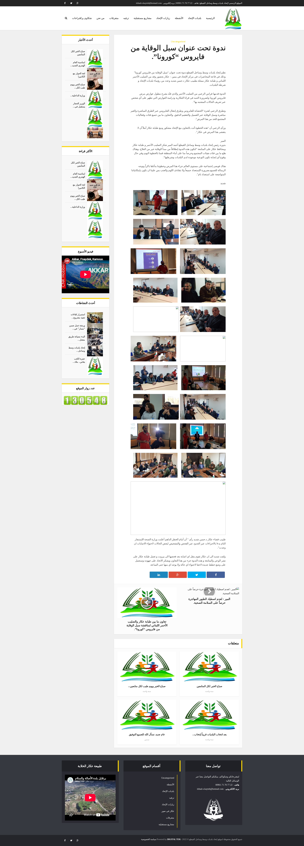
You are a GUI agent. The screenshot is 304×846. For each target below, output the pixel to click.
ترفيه (126, 18)
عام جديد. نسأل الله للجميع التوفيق (147, 734)
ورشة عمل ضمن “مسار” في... (77, 327)
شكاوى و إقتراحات (82, 18)
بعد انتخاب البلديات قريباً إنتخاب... (209, 734)
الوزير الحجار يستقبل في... (79, 105)
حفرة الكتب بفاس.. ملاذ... (79, 360)
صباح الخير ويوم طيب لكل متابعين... (147, 686)
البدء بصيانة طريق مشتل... (76, 338)
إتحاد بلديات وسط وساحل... (77, 349)
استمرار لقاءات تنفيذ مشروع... (78, 316)
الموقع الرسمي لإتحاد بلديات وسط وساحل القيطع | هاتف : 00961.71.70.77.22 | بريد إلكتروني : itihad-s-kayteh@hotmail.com (189, 3)
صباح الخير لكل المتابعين (78, 53)
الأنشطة (179, 18)
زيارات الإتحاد (163, 18)
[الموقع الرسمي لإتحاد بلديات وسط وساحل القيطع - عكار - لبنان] (233, 19)
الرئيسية (210, 18)
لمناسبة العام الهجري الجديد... (77, 64)
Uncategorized (178, 41)
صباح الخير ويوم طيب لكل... (77, 86)
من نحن (100, 18)
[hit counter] (85, 400)
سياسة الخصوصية (148, 839)
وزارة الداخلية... (77, 95)
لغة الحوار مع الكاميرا (79, 75)
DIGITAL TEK (174, 839)
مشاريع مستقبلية (143, 18)
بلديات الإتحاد (194, 18)
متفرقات (114, 18)
